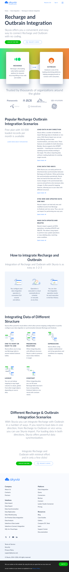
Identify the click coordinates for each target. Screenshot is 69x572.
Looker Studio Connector (46, 504)
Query (40, 492)
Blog (39, 514)
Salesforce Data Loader (12, 523)
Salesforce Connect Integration (14, 526)
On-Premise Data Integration (14, 517)
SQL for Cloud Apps (11, 529)
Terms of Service (10, 544)
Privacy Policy (9, 550)
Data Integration (15, 11)
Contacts (8, 492)
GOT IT (63, 564)
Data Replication (10, 512)
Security (7, 547)
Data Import (8, 503)
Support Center (43, 529)
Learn (39, 526)
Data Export (8, 506)
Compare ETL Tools (44, 523)
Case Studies (42, 517)
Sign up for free (24, 463)
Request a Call (47, 2)
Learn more (40, 160)
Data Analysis (9, 520)
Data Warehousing (11, 514)
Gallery (40, 520)
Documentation (43, 532)
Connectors (41, 495)
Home (6, 11)
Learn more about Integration (17, 141)
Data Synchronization (12, 509)
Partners (7, 495)
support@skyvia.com (11, 553)
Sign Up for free (12, 42)
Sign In (56, 2)
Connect (40, 501)
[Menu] (62, 2)
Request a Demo (34, 42)
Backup (40, 498)
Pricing (40, 507)
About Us (8, 489)
